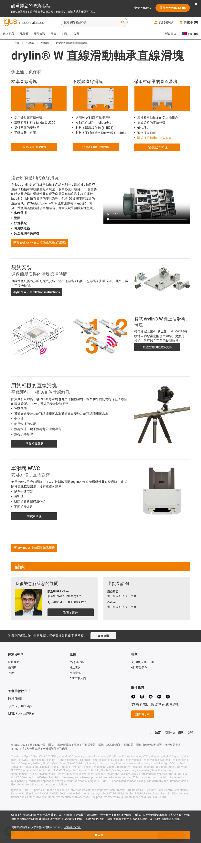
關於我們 (13, 661)
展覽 (11, 672)
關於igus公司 (38, 744)
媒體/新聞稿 (63, 744)
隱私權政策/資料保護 (149, 744)
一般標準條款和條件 (55, 748)
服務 (65, 33)
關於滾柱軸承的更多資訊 (154, 138)
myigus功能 (77, 661)
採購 (101, 744)
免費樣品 (75, 672)
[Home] (24, 22)
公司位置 (127, 744)
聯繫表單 (141, 667)
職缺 (51, 744)
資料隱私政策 (72, 827)
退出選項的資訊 (170, 818)
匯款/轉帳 (15, 698)
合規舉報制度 (172, 744)
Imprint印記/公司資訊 (27, 748)
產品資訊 (39, 33)
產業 (53, 33)
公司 (76, 33)
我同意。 (100, 835)
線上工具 (75, 667)
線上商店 (8, 33)
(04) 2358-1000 (145, 661)
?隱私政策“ (98, 818)
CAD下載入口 (78, 678)
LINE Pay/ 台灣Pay (21, 713)
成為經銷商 (113, 744)
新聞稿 (12, 667)
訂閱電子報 (89, 744)
